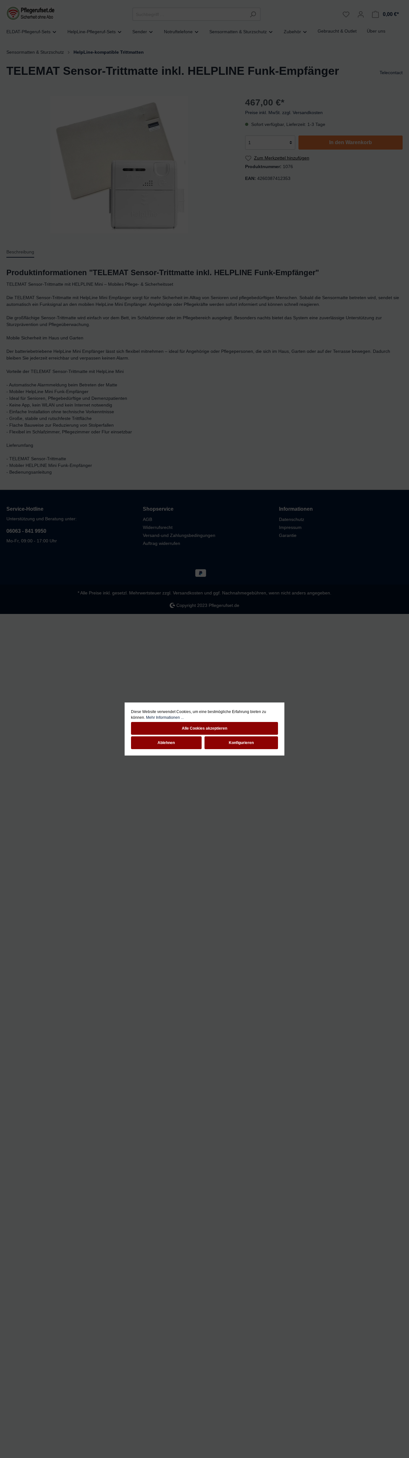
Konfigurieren (241, 743)
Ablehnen (166, 743)
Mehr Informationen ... (165, 717)
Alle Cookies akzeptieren (204, 728)
